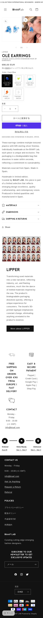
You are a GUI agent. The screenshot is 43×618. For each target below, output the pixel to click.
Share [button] (7, 227)
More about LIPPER (20, 328)
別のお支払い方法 (21, 132)
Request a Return (13, 487)
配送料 (7, 68)
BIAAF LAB (17, 614)
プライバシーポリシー (14, 507)
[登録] (35, 564)
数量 (4, 104)
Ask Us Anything (12, 481)
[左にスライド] (16, 47)
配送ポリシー (10, 513)
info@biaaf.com (12, 427)
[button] (5, 9)
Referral (8, 492)
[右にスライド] (26, 47)
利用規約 (8, 525)
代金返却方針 (10, 519)
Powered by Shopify (29, 614)
